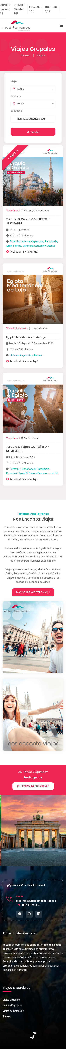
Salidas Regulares (13, 1005)
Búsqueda (16, 110)
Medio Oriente (41, 210)
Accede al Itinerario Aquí (24, 251)
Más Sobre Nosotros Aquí (33, 592)
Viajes (14, 81)
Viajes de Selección (13, 1011)
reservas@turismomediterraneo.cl (36, 900)
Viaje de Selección (16, 328)
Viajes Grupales (11, 999)
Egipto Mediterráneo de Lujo (26, 337)
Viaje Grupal (13, 210)
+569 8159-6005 (31, 905)
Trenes (6, 1016)
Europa (28, 210)
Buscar (34, 132)
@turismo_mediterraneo (33, 786)
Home (25, 55)
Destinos (16, 96)
